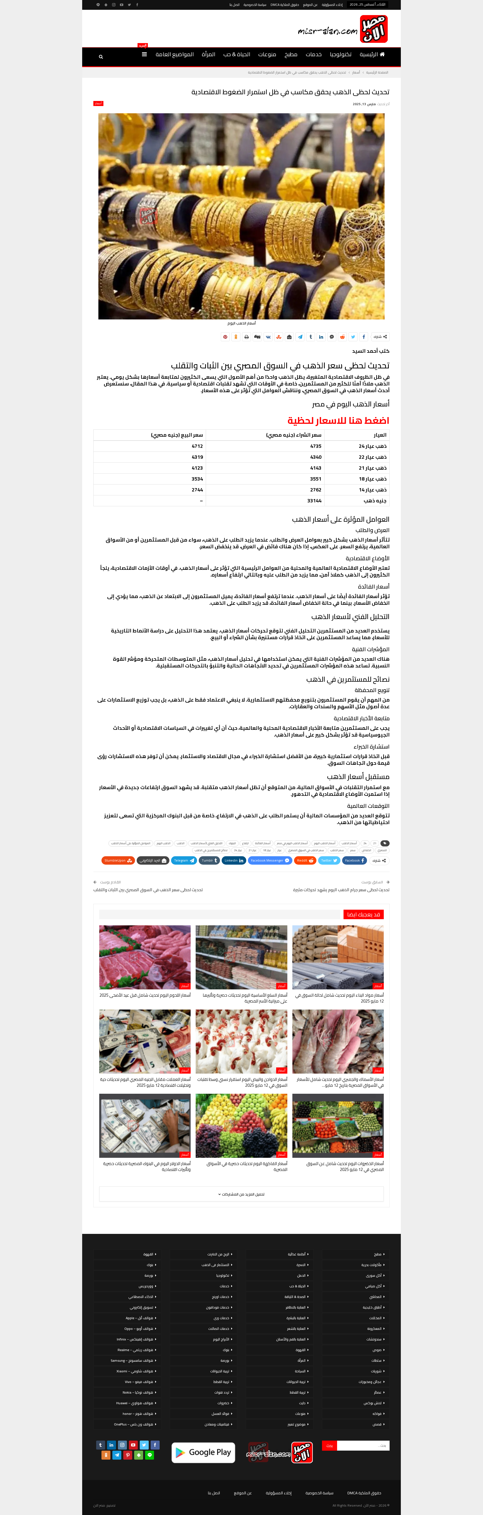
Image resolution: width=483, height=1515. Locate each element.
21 (375, 843)
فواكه (377, 1413)
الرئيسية (369, 54)
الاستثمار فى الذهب (215, 1265)
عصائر (378, 1392)
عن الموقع (310, 4)
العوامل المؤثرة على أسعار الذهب (130, 843)
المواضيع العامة (175, 54)
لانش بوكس (373, 1403)
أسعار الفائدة (263, 843)
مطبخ (291, 54)
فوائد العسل (220, 1413)
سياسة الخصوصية (255, 4)
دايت (302, 1403)
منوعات (267, 54)
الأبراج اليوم (221, 1339)
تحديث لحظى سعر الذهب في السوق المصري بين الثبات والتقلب (148, 890)
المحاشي (375, 1296)
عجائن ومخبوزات (370, 1381)
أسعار (98, 103)
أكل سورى (374, 1275)
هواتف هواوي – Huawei (134, 1403)
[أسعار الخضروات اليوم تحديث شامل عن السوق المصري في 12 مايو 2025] (338, 1126)
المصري (382, 850)
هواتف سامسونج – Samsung (132, 1360)
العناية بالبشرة (296, 1318)
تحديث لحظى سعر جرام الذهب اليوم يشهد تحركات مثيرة (341, 890)
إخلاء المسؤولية (332, 4)
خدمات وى (221, 1318)
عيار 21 (252, 850)
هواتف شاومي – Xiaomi (135, 1371)
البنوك (232, 843)
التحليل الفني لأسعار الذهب (206, 843)
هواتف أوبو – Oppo (138, 1328)
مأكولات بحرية (371, 1265)
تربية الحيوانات (296, 1381)
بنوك (226, 1350)
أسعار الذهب (349, 843)
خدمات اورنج (220, 1296)
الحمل (301, 1275)
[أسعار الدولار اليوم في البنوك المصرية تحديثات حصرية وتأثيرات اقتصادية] (145, 1126)
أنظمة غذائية (297, 1254)
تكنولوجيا (341, 54)
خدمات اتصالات (218, 1328)
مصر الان (99, 1505)
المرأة (208, 54)
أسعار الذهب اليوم (324, 843)
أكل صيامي (373, 1286)
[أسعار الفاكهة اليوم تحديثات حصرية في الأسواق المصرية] (241, 1126)
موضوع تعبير (297, 1424)
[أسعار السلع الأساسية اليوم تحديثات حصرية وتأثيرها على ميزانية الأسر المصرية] (241, 957)
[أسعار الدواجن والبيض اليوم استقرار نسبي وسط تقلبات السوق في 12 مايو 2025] (241, 1042)
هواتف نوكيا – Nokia (138, 1392)
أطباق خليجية (372, 1307)
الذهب (180, 843)
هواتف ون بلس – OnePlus (133, 1424)
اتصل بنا (234, 4)
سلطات (376, 1360)
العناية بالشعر (296, 1328)
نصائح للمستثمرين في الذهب (211, 850)
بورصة (225, 1360)
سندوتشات (374, 1339)
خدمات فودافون (217, 1307)
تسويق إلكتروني (141, 1307)
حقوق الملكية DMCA (285, 4)
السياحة (300, 1371)
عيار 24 (238, 850)
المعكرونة (374, 1328)
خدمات (314, 54)
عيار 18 (267, 850)
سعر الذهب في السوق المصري (306, 850)
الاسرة (301, 1265)
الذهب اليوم (164, 843)
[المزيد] (144, 54)
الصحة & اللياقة (295, 1296)
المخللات (375, 1318)
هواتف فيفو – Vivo (139, 1381)
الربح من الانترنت (218, 1254)
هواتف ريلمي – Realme (135, 1350)
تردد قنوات (221, 1392)
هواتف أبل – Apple (139, 1318)
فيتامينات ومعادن (217, 1424)
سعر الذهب (337, 850)
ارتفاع (245, 843)
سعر (353, 850)
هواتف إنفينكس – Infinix (135, 1339)
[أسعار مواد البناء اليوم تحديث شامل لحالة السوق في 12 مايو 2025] (338, 957)
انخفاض (366, 850)
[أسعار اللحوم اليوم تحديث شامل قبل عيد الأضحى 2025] (145, 957)
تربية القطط (298, 1392)
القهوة (301, 1350)
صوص (377, 1350)
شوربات (376, 1371)
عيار (280, 850)
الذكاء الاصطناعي (140, 1296)
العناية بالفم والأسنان (291, 1339)
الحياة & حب (236, 54)
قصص (377, 1424)
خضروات (223, 1403)
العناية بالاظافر (296, 1307)
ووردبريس (146, 1286)
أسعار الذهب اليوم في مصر (292, 843)
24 (365, 843)
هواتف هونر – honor (138, 1413)
